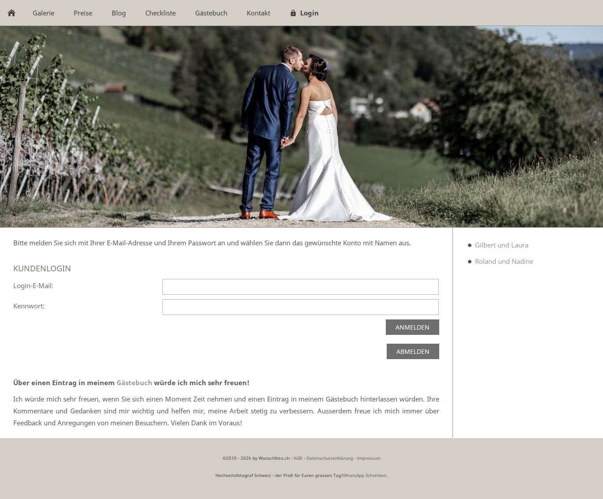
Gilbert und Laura (501, 244)
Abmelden (413, 351)
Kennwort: (29, 305)
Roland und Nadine (504, 261)
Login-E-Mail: (33, 285)
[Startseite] (11, 13)
